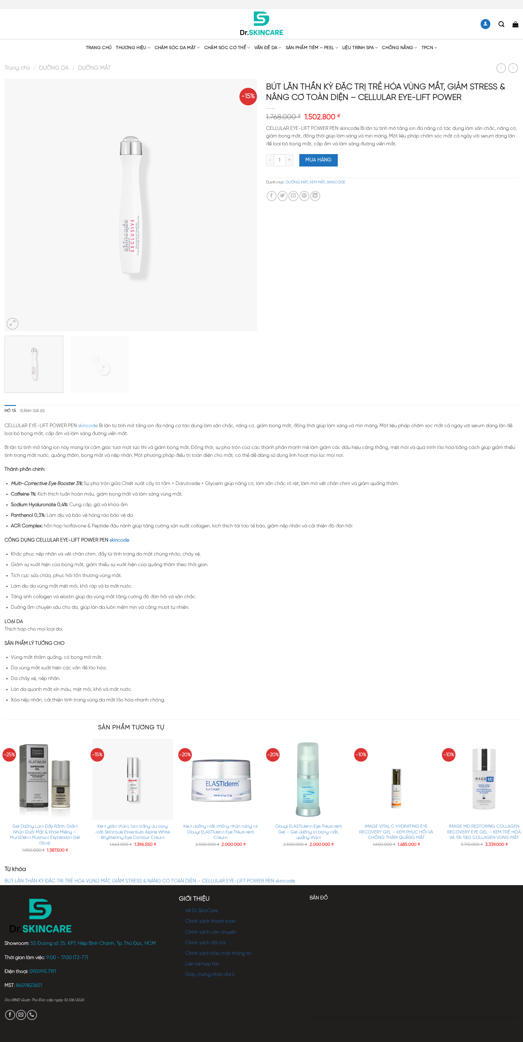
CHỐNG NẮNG (397, 47)
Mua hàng (318, 160)
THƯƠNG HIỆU (131, 47)
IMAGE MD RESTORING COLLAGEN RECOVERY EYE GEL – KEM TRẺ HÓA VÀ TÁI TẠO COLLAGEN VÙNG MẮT (484, 832)
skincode (88, 425)
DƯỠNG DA (54, 68)
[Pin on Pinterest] (304, 196)
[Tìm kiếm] (501, 24)
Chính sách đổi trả (205, 942)
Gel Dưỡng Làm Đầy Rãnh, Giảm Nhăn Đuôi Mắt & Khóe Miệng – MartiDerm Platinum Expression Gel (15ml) (45, 835)
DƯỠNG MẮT (94, 68)
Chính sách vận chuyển (210, 932)
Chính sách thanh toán (210, 921)
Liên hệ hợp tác (202, 964)
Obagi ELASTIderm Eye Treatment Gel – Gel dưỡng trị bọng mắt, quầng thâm (308, 832)
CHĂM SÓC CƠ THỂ (225, 47)
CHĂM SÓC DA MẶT (175, 47)
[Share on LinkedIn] (315, 196)
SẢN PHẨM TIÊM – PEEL (310, 47)
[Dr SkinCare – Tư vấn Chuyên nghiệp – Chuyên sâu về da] (261, 24)
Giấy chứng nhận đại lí (209, 974)
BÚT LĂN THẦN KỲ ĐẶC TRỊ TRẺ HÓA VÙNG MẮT (57, 881)
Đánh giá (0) (32, 411)
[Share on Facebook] (272, 196)
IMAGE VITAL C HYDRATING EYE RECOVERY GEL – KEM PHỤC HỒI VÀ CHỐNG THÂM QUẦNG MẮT (396, 832)
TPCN (427, 47)
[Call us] (32, 1015)
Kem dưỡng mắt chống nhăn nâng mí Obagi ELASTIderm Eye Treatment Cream (220, 832)
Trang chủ (99, 47)
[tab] (10, 411)
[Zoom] (12, 324)
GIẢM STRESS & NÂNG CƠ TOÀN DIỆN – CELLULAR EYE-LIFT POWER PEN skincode (203, 881)
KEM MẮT (317, 182)
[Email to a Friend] (293, 196)
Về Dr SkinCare (201, 910)
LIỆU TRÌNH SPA (358, 47)
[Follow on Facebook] (10, 1015)
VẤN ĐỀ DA (266, 47)
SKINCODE (336, 182)
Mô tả (10, 411)
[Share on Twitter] (283, 196)
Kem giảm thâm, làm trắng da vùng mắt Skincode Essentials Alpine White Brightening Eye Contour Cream (133, 832)
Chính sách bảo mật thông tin (218, 953)
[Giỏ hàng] (515, 24)
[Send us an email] (21, 1015)
